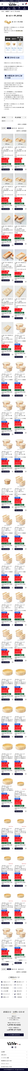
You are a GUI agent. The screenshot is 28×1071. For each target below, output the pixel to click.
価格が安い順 (14, 128)
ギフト (19, 8)
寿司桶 (8, 39)
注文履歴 (14, 8)
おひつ (14, 39)
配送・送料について (20, 981)
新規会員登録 (6, 988)
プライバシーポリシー (5, 1063)
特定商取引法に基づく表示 (6, 1060)
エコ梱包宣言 (19, 997)
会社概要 (3, 1051)
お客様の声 (19, 994)
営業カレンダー (6, 997)
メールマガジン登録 (5, 1057)
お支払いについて (6, 981)
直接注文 (24, 8)
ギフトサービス (19, 984)
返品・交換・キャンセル (7, 984)
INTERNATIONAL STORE (6, 1066)
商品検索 (8, 8)
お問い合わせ (19, 991)
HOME (2, 11)
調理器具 (7, 11)
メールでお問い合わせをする (14, 1034)
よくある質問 (5, 991)
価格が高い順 (20, 128)
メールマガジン (19, 988)
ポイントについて (6, 994)
